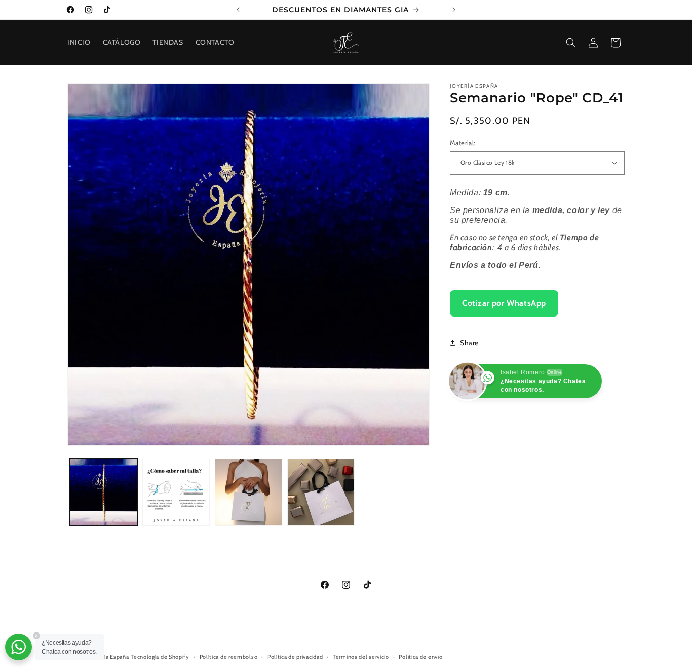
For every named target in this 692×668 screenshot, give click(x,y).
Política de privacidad (295, 656)
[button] (571, 42)
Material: (463, 142)
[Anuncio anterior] (238, 9)
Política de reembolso (229, 656)
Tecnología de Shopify (160, 656)
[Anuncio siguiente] (454, 9)
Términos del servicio (361, 656)
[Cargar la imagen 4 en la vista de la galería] (321, 492)
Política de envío (420, 656)
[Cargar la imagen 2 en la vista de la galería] (176, 492)
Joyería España (110, 656)
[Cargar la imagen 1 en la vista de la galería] (103, 492)
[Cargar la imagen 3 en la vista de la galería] (248, 492)
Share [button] (469, 342)
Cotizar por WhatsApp (504, 302)
